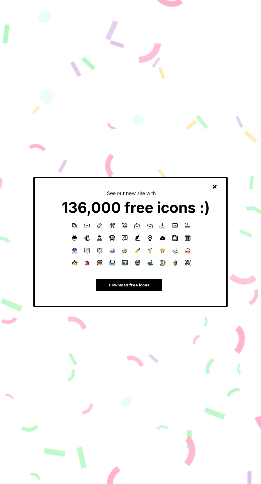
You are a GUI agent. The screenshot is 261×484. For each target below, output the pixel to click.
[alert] (130, 242)
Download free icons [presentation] (129, 285)
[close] (214, 186)
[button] (214, 186)
